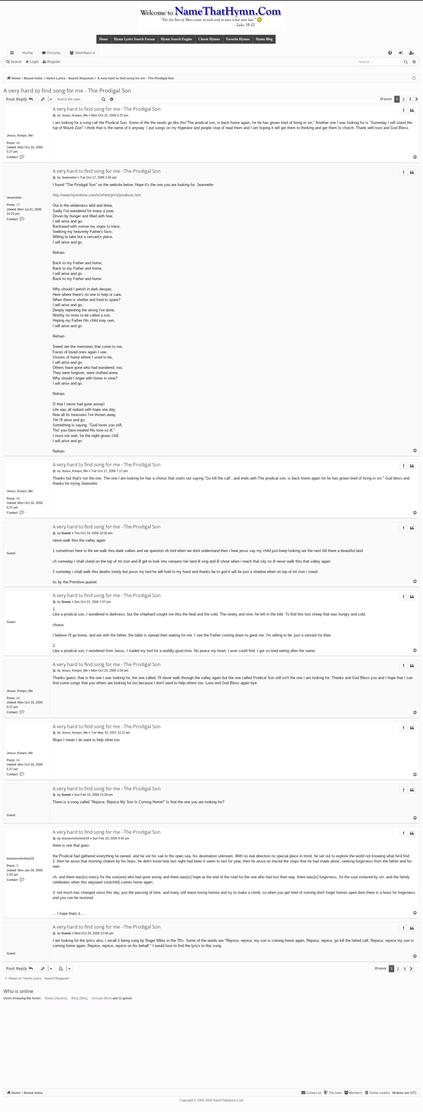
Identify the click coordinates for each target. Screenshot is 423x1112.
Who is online (18, 991)
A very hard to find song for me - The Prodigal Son (67, 90)
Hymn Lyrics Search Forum (134, 39)
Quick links (13, 53)
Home (103, 39)
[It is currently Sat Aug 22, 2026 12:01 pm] (414, 78)
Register (53, 62)
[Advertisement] (211, 1045)
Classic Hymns (209, 39)
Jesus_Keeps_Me (20, 135)
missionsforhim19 (20, 858)
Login (34, 62)
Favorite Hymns (238, 39)
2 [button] (403, 99)
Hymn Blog (264, 39)
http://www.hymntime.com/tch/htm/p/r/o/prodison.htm (97, 195)
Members (83, 52)
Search (16, 62)
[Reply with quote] (412, 110)
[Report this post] (403, 110)
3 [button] (410, 99)
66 (18, 143)
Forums (53, 52)
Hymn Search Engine (176, 39)
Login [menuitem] (402, 53)
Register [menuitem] (412, 53)
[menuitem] (390, 52)
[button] (417, 99)
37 (18, 204)
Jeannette (14, 197)
